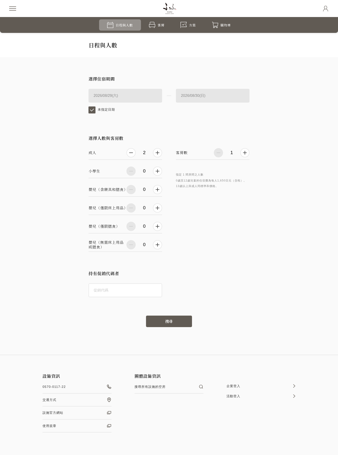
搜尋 (169, 321)
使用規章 (49, 426)
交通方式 (49, 400)
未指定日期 (106, 109)
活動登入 (233, 396)
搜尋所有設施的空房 (150, 387)
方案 (192, 25)
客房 (161, 25)
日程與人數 (124, 25)
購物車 (226, 25)
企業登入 (233, 386)
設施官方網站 (53, 413)
